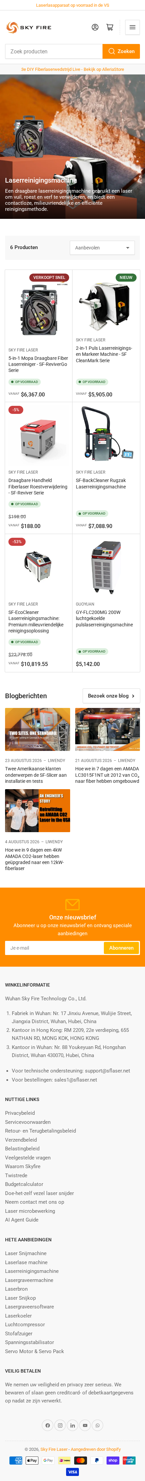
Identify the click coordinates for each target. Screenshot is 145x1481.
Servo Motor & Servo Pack (34, 1351)
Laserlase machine (26, 1262)
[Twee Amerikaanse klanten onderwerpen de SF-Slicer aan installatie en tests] (37, 729)
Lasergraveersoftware (29, 1307)
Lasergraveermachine (29, 1280)
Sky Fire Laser (23, 350)
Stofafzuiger (18, 1334)
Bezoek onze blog (108, 696)
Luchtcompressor (25, 1325)
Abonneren (121, 948)
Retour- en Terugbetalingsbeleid (40, 1131)
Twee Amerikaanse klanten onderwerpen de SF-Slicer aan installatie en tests (36, 774)
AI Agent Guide (21, 1220)
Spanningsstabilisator (29, 1342)
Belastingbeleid (22, 1149)
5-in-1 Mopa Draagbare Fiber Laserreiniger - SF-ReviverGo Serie (38, 364)
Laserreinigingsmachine (32, 1271)
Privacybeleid (20, 1113)
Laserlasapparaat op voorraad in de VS (72, 5)
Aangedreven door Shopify (96, 1449)
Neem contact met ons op (34, 1202)
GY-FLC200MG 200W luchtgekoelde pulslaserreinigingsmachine (104, 618)
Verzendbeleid (21, 1140)
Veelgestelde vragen (28, 1158)
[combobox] (72, 51)
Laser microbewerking (30, 1211)
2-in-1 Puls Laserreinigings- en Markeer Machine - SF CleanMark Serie (104, 354)
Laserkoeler (18, 1316)
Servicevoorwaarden (28, 1122)
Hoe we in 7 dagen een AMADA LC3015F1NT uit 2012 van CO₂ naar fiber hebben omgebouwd (107, 774)
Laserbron (16, 1289)
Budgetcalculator (24, 1184)
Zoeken (126, 51)
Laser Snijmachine (26, 1253)
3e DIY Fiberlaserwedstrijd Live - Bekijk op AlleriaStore (72, 69)
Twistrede (16, 1176)
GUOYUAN (85, 604)
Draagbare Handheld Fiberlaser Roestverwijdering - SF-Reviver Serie (37, 486)
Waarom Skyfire (22, 1166)
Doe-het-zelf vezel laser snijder (39, 1193)
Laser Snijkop (20, 1298)
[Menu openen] (132, 27)
